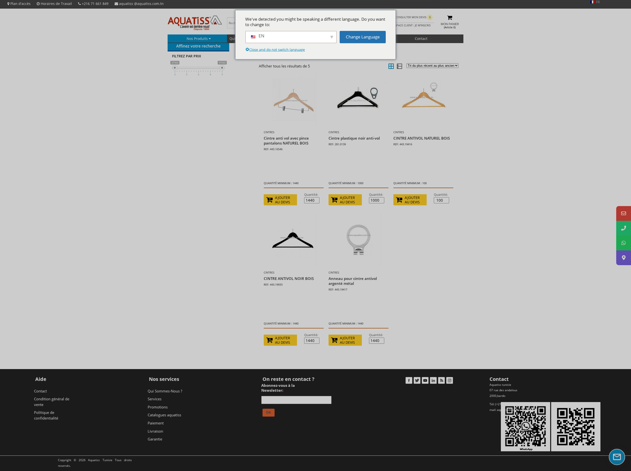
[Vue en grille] (391, 66)
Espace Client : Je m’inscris (412, 25)
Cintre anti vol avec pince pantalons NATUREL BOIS (286, 141)
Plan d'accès (20, 3)
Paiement (156, 423)
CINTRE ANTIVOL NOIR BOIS (289, 278)
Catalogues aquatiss (164, 414)
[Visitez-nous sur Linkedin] (433, 381)
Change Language (363, 37)
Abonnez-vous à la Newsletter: (278, 388)
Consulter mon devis (413, 17)
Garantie (155, 439)
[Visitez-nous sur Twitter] (417, 381)
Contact (421, 38)
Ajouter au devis (282, 199)
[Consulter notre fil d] (441, 381)
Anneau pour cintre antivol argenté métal (353, 281)
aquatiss (141, 3)
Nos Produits (198, 38)
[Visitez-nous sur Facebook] (409, 381)
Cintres (269, 132)
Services (154, 398)
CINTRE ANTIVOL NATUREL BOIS (421, 138)
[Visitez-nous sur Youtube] (425, 381)
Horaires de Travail (56, 3)
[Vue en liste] (399, 66)
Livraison (155, 431)
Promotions (158, 407)
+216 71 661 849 (94, 3)
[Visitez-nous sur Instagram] (449, 381)
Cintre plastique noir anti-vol (354, 138)
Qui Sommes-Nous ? (165, 391)
